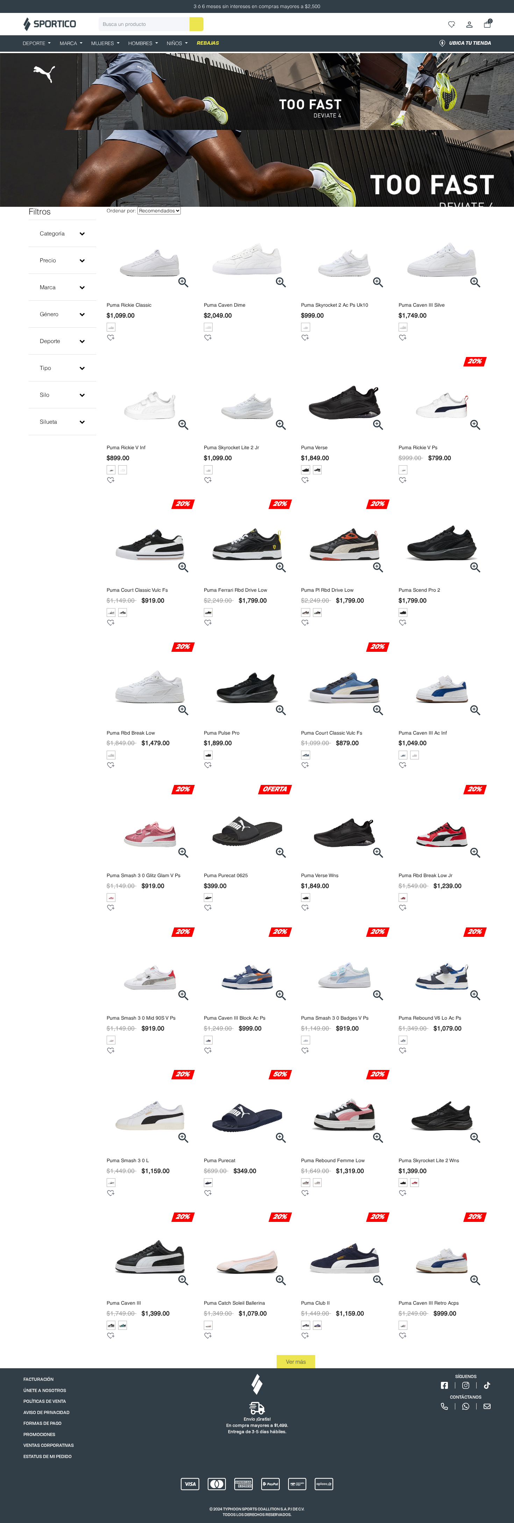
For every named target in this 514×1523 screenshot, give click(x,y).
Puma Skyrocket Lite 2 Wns (429, 1160)
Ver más (296, 1361)
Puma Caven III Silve (422, 305)
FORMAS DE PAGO (42, 1423)
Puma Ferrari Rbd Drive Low (235, 590)
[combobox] (151, 24)
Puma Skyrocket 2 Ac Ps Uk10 (334, 305)
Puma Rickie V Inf (126, 447)
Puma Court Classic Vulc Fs (137, 590)
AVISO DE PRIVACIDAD (46, 1412)
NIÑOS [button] (175, 43)
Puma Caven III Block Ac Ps (234, 1018)
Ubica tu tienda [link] (470, 43)
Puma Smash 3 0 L (128, 1160)
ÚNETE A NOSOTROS (44, 1390)
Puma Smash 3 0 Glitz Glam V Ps (143, 875)
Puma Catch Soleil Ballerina (234, 1303)
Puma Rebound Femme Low (333, 1160)
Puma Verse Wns (319, 875)
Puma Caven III (124, 1303)
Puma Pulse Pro (222, 733)
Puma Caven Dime (224, 305)
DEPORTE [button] (35, 43)
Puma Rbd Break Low (131, 733)
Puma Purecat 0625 (226, 875)
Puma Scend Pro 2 (419, 590)
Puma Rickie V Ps (418, 447)
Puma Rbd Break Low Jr (425, 875)
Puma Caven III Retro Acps (429, 1303)
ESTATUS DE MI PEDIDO (47, 1456)
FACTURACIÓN (38, 1379)
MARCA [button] (69, 43)
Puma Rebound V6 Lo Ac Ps (430, 1018)
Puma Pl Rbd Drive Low (327, 590)
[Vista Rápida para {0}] (182, 282)
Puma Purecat (219, 1160)
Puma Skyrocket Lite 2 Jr (231, 447)
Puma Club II (315, 1303)
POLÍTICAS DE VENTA (44, 1401)
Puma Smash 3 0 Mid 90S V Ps (141, 1018)
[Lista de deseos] (111, 337)
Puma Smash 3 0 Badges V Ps (335, 1018)
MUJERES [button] (103, 43)
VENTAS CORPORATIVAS (48, 1445)
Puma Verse (314, 447)
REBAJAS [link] (208, 43)
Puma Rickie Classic (129, 305)
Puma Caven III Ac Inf (423, 733)
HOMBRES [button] (141, 43)
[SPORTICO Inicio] (49, 24)
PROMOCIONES (39, 1434)
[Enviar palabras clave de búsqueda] (197, 24)
